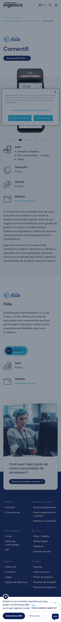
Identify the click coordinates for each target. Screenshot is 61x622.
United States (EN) (14, 616)
